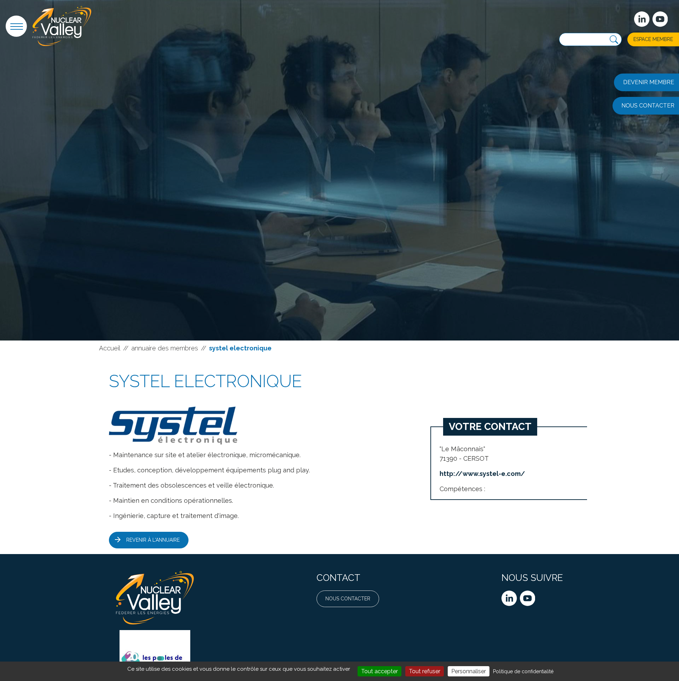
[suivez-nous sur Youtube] (660, 19)
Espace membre (653, 39)
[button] (16, 26)
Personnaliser (468, 671)
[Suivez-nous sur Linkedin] (642, 19)
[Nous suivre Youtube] (527, 598)
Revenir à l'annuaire (153, 540)
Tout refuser (424, 671)
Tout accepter (379, 671)
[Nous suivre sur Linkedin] (509, 598)
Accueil (109, 348)
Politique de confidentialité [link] (523, 671)
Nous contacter (347, 598)
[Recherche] (614, 40)
